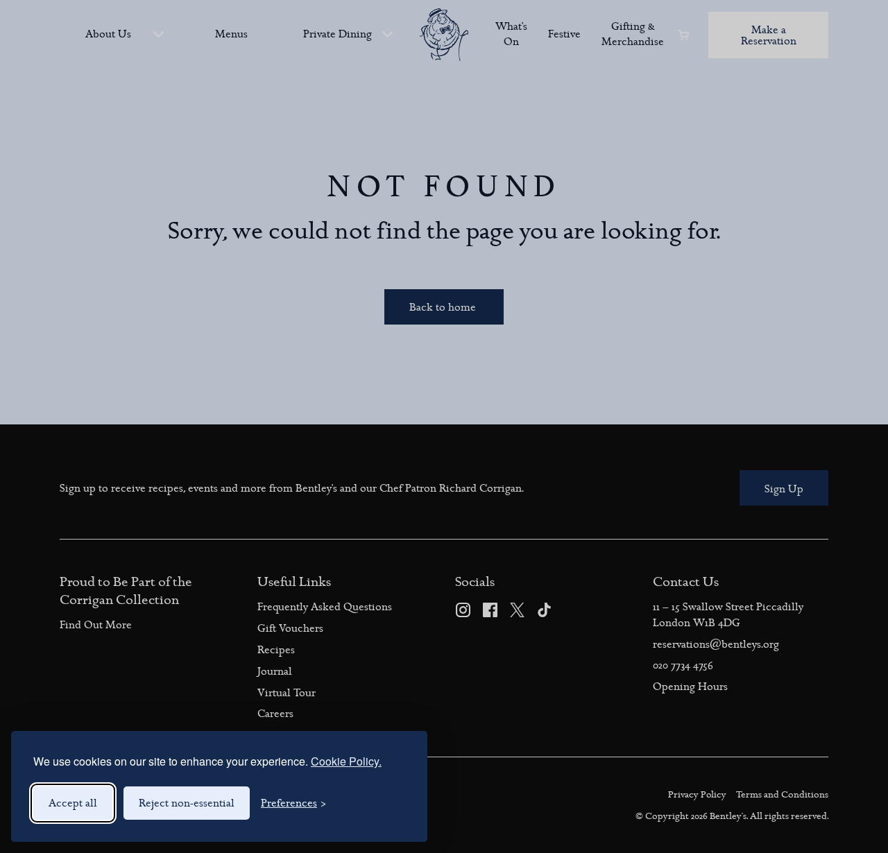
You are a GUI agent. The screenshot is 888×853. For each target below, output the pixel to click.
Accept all (73, 803)
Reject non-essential (186, 803)
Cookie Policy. (346, 761)
